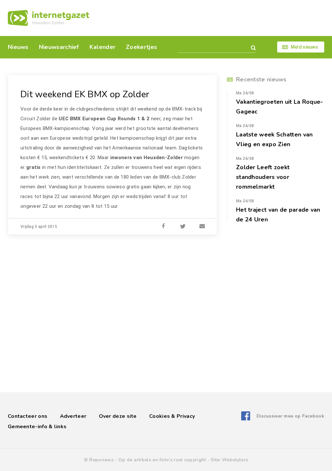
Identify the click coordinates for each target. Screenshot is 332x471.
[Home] (48, 18)
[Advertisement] (210, 17)
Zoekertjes (141, 47)
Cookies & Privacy (172, 416)
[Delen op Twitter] (183, 226)
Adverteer (73, 416)
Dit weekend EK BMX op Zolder (84, 94)
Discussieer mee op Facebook (290, 416)
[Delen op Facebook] (163, 226)
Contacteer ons (27, 416)
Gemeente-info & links (37, 426)
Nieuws (18, 47)
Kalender (102, 47)
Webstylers (235, 460)
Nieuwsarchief (59, 47)
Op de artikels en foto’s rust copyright (162, 460)
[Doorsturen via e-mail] (202, 226)
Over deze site (118, 416)
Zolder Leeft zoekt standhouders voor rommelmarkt (263, 177)
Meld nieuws (304, 47)
